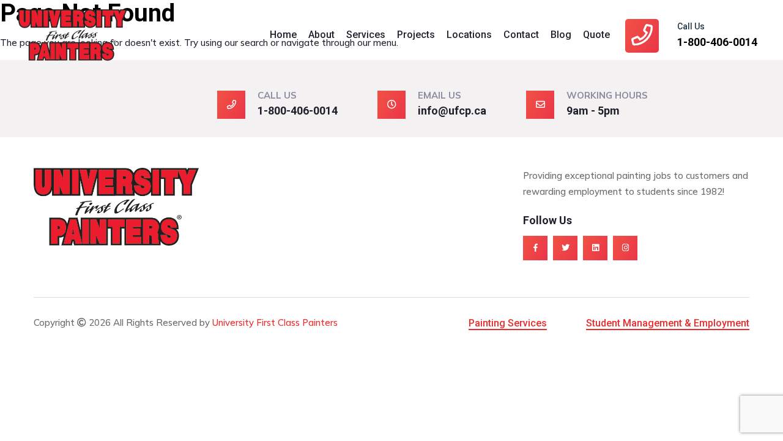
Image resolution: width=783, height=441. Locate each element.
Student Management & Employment (667, 323)
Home (283, 34)
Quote (596, 34)
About (321, 34)
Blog (561, 34)
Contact (521, 34)
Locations (469, 34)
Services (365, 34)
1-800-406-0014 (717, 42)
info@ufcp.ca (452, 110)
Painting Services (508, 323)
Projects (416, 34)
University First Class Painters (275, 322)
